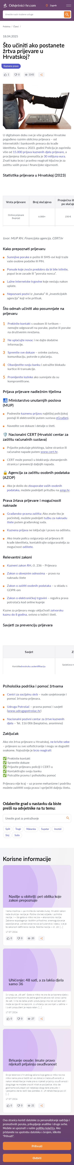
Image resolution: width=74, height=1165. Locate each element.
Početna (6, 26)
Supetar (45, 829)
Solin (17, 835)
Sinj (7, 835)
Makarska (31, 829)
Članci (16, 26)
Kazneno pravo (11, 66)
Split (8, 829)
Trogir (18, 829)
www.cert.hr (49, 451)
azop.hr (64, 490)
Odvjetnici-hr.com (22, 5)
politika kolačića (45, 1128)
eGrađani (62, 417)
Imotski (57, 829)
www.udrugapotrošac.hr (24, 711)
